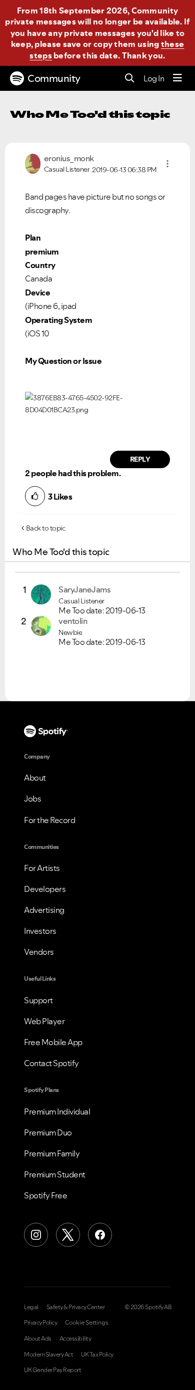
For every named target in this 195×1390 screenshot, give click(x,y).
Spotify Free (45, 1195)
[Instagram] (36, 1235)
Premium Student (55, 1174)
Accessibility (76, 1339)
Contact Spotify (51, 1063)
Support (38, 1000)
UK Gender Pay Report (52, 1370)
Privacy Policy (40, 1323)
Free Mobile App (53, 1042)
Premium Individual (57, 1111)
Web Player (44, 1021)
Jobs (32, 798)
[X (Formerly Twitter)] (68, 1235)
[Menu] (177, 78)
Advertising (44, 909)
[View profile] (32, 162)
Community (54, 78)
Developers (45, 888)
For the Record (49, 820)
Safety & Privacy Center (75, 1307)
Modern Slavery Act (48, 1355)
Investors (40, 930)
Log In (154, 78)
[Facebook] (100, 1235)
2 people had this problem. (72, 473)
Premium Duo (48, 1132)
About (35, 777)
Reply (140, 459)
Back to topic (46, 528)
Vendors (39, 951)
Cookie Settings (86, 1323)
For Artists (42, 867)
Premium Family (52, 1153)
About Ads (38, 1339)
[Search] (130, 78)
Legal (31, 1307)
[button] (167, 163)
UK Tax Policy (97, 1355)
